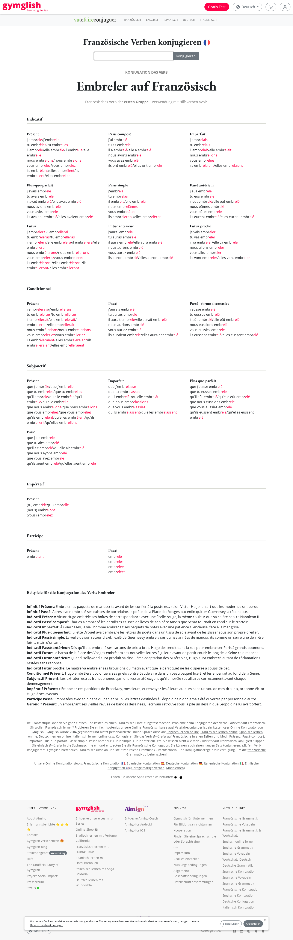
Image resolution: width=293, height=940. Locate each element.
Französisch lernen (58, 727)
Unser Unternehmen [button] (41, 808)
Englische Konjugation (238, 895)
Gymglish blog (37, 847)
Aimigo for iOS (135, 830)
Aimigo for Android (138, 824)
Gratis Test (217, 6)
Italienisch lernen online (89, 736)
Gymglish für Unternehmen (193, 818)
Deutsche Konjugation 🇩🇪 (184, 763)
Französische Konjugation (240, 889)
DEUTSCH (189, 20)
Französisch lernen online (219, 732)
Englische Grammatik (237, 847)
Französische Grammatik (240, 818)
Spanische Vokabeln (236, 877)
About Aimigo (36, 818)
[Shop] (271, 7)
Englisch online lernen (238, 841)
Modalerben (175, 768)
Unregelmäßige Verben (148, 768)
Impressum (182, 853)
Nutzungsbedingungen (190, 865)
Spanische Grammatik (238, 883)
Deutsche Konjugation (238, 901)
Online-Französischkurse (149, 727)
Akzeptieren (253, 923)
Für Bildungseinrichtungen (193, 824)
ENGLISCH (152, 20)
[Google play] (175, 777)
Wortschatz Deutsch (236, 859)
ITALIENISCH (208, 20)
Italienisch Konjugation (238, 907)
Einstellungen (231, 923)
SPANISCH (171, 20)
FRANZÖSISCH (131, 20)
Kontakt (32, 835)
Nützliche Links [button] (234, 808)
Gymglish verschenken (43, 841)
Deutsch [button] (248, 6)
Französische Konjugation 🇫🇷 (104, 763)
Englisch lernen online (183, 732)
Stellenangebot (46, 853)
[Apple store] (181, 777)
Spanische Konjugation (238, 871)
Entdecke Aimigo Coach (141, 818)
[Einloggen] (285, 7)
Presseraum (35, 882)
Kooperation (182, 830)
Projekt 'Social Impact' (42, 876)
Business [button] (180, 808)
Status (32, 888)
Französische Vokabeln (238, 824)
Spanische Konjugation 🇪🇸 (145, 763)
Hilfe (30, 859)
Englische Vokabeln (236, 853)
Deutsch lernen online (55, 736)
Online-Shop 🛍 (87, 829)
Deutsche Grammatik (237, 865)
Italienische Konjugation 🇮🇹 (223, 763)
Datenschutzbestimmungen (46, 925)
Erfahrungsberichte (41, 824)
